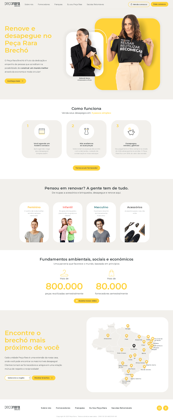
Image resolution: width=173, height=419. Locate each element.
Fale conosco (159, 4)
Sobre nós (29, 4)
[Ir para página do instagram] (159, 408)
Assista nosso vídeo (88, 301)
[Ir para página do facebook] (165, 408)
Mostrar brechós (41, 378)
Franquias (58, 4)
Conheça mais (13, 81)
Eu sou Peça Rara (74, 4)
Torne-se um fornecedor (86, 168)
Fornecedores (44, 4)
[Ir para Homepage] (12, 4)
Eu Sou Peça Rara (98, 408)
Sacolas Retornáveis (95, 4)
